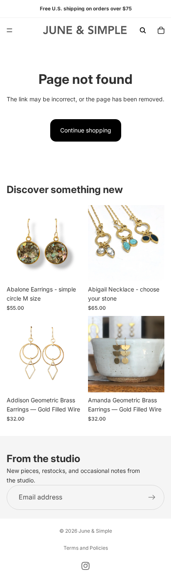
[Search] (143, 30)
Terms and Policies (86, 548)
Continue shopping (85, 130)
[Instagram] (85, 566)
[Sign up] (152, 497)
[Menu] (9, 30)
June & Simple (95, 531)
